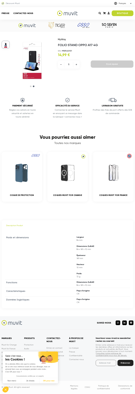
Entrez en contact (54, 348)
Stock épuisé (112, 64)
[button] (5, 389)
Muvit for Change (9, 345)
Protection (28, 345)
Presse (5, 13)
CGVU (87, 387)
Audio (26, 349)
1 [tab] (31, 86)
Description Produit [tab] (14, 225)
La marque (74, 348)
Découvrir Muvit (13, 3)
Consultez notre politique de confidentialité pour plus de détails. (111, 354)
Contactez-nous (23, 13)
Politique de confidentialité (103, 387)
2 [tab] (33, 86)
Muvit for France (8, 349)
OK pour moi (48, 381)
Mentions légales (74, 387)
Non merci (12, 381)
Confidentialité (75, 356)
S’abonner (125, 363)
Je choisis (30, 381)
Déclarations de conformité (125, 387)
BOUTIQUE (122, 13)
